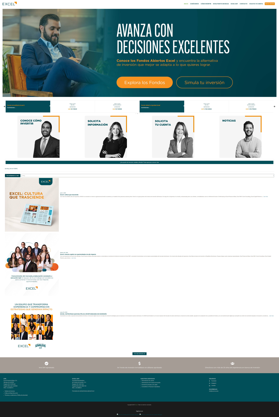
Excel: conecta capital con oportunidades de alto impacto (78, 254)
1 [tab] (136, 113)
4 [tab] (140, 113)
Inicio (186, 4)
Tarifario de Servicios (10, 391)
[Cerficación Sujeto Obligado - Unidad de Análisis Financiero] (128, 414)
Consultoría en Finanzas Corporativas (151, 386)
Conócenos (194, 4)
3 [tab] (139, 113)
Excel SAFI (234, 4)
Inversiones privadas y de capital (149, 384)
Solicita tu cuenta (256, 4)
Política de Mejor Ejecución (11, 393)
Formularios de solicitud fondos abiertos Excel (83, 391)
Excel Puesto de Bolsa (221, 4)
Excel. (136, 404)
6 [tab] (144, 113)
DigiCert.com (139, 411)
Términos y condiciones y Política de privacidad (16, 395)
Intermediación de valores (148, 380)
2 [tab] (137, 113)
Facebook (213, 381)
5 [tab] (142, 113)
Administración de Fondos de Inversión (151, 382)
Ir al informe (11, 107)
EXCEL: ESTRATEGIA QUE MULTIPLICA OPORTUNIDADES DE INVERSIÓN (83, 314)
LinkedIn (213, 385)
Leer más (265, 196)
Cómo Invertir (206, 4)
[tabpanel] (73, 107)
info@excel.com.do (213, 391)
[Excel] (9, 3)
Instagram (213, 383)
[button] (139, 409)
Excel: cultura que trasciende (69, 194)
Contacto (243, 4)
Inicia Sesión (269, 4)
